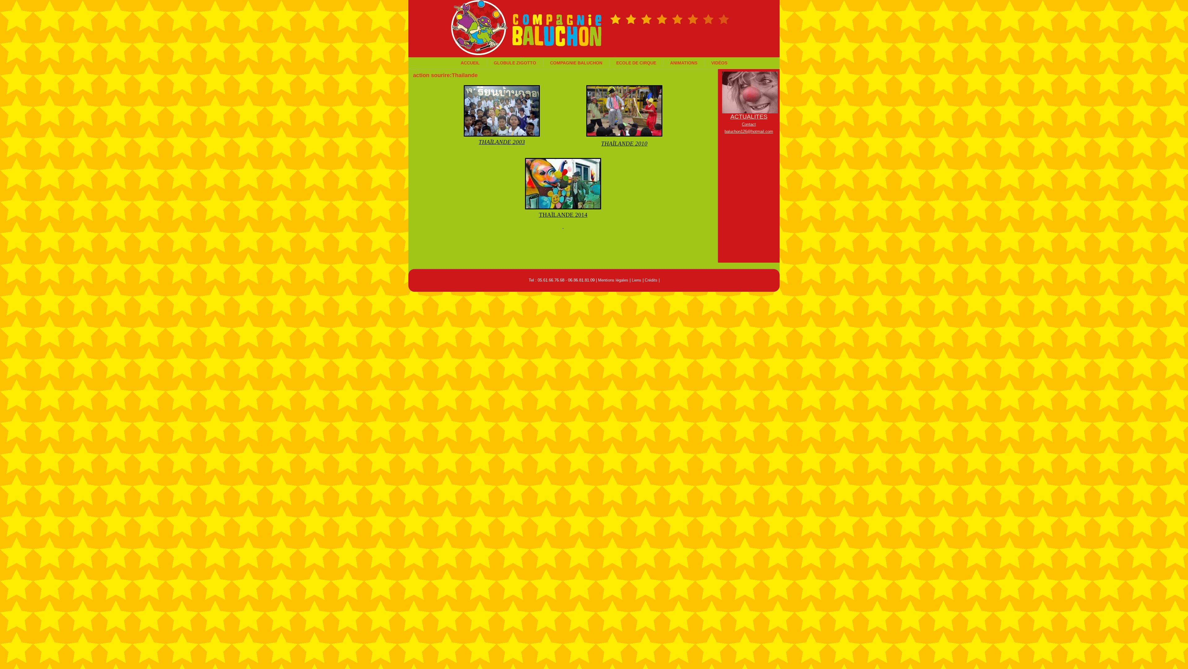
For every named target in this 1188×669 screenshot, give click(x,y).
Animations (683, 62)
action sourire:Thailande (445, 75)
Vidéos (719, 62)
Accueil (470, 62)
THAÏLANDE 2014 (563, 215)
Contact (749, 124)
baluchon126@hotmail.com (749, 131)
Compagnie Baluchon (576, 62)
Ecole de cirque (636, 62)
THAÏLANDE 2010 (624, 143)
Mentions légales (613, 280)
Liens (636, 280)
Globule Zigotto (515, 62)
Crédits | (652, 280)
